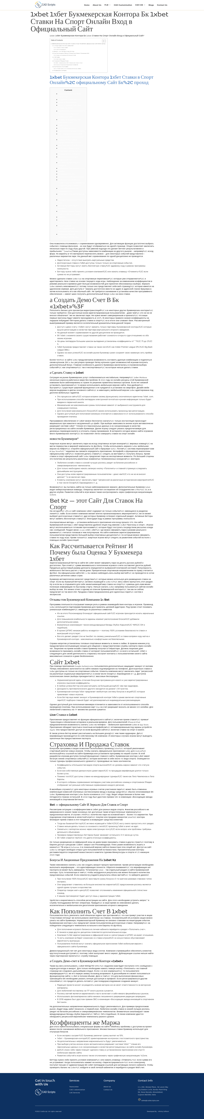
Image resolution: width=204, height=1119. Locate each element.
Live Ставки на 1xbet (67, 128)
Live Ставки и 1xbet (60, 59)
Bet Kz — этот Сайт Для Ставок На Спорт (64, 51)
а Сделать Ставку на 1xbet (69, 100)
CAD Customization (123, 5)
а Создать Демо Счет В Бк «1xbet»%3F (64, 45)
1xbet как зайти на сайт (141, 323)
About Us (97, 5)
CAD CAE (139, 5)
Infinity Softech (163, 1111)
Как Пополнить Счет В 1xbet (61, 66)
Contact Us (162, 5)
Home (87, 5)
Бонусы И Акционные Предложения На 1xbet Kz (67, 64)
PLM (106, 5)
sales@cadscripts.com (150, 1100)
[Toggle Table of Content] (103, 41)
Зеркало (62, 217)
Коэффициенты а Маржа (69, 154)
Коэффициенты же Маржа (60, 70)
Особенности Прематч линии (71, 177)
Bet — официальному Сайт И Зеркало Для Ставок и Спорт (69, 62)
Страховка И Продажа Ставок (61, 60)
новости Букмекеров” (61, 49)
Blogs (151, 5)
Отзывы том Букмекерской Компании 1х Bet (66, 55)
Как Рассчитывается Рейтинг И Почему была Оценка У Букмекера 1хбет (71, 53)
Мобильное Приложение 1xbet (71, 168)
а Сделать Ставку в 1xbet (62, 47)
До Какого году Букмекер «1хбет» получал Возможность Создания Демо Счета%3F (71, 183)
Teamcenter (74, 1087)
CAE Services (74, 1093)
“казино (61, 171)
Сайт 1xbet (57, 57)
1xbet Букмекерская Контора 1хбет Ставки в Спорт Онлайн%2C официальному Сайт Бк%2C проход (78, 43)
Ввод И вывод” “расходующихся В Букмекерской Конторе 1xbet (70, 228)
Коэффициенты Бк (66, 174)
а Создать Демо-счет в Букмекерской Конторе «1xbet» (68, 68)
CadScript (43, 1111)
